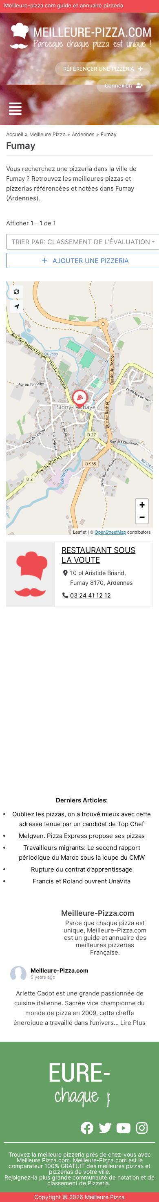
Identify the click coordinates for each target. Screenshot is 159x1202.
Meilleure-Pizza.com (59, 970)
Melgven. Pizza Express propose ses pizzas (82, 836)
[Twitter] (105, 1128)
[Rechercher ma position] (16, 306)
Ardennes (83, 134)
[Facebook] (87, 1128)
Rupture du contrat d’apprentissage (81, 869)
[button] (15, 109)
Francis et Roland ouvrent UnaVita (81, 881)
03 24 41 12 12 (90, 595)
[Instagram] (141, 1128)
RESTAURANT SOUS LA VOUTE (98, 555)
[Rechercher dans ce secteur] (16, 291)
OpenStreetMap (110, 531)
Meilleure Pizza (47, 134)
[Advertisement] (79, 699)
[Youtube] (123, 1128)
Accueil (14, 134)
